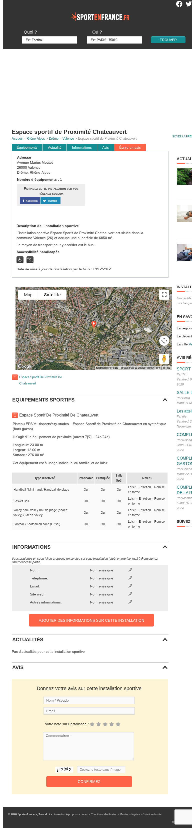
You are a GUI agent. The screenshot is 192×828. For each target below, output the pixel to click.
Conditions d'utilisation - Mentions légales (115, 814)
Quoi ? (30, 32)
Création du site (152, 814)
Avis (105, 147)
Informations (82, 147)
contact (83, 814)
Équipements (27, 147)
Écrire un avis (130, 147)
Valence (68, 138)
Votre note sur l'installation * (67, 724)
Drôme (53, 138)
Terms (166, 367)
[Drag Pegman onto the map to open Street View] (164, 359)
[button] (94, 324)
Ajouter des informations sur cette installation (91, 620)
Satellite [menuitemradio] (52, 294)
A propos (71, 814)
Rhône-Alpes (35, 138)
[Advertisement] (127, 187)
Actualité (55, 147)
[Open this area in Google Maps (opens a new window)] (25, 366)
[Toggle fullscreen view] (164, 295)
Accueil (17, 138)
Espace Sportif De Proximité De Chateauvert (40, 380)
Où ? (97, 32)
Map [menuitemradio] (28, 294)
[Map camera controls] (164, 341)
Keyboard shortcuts (107, 367)
